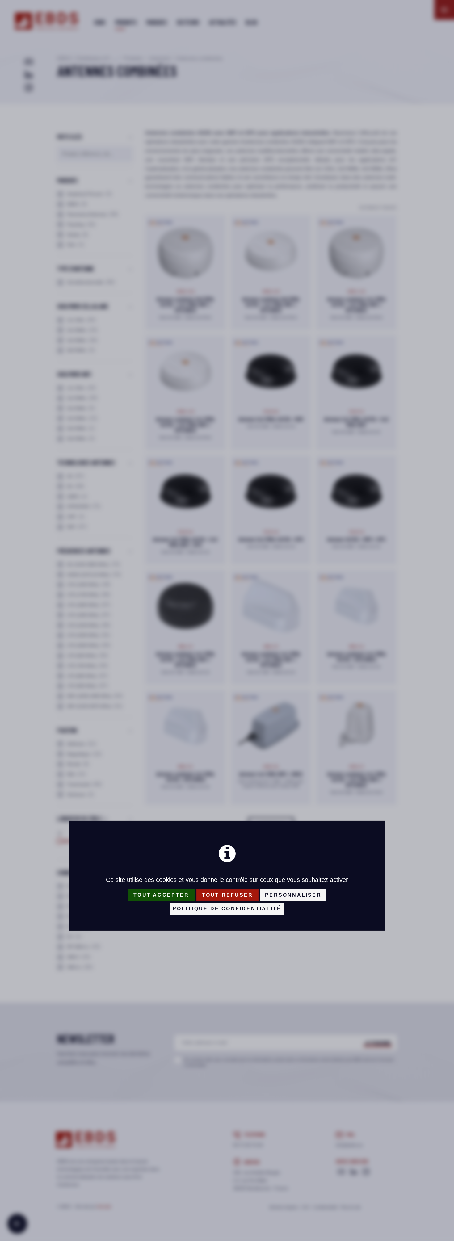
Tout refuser (227, 895)
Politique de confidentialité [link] (227, 908)
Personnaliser (293, 895)
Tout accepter (161, 895)
